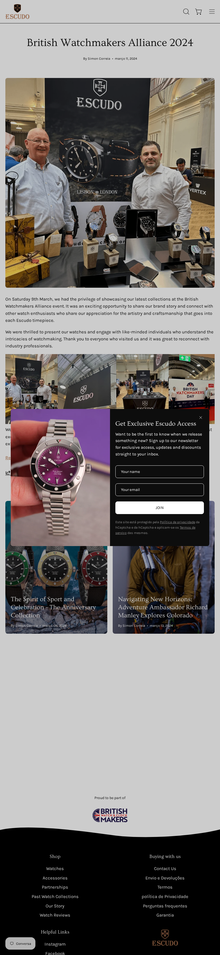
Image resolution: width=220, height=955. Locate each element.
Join (160, 507)
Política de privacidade (177, 522)
